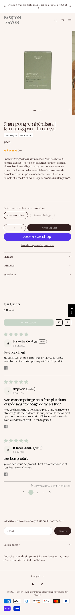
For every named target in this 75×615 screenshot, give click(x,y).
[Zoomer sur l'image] (70, 110)
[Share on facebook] (6, 368)
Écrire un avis (28, 322)
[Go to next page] (51, 492)
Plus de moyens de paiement (37, 245)
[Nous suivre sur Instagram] (41, 584)
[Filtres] (59, 322)
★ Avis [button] (71, 310)
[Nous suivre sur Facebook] (33, 584)
